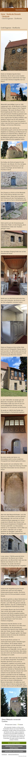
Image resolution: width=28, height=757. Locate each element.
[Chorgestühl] (14, 324)
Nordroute (5, 16)
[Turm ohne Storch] (14, 708)
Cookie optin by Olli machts (22, 756)
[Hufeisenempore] (14, 576)
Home (3, 14)
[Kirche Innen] (14, 275)
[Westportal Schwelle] (14, 211)
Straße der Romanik (14, 14)
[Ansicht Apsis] (14, 150)
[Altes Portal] (14, 239)
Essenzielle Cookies (11, 724)
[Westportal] (14, 180)
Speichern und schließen (14, 751)
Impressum (4, 754)
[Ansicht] (14, 92)
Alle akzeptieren (14, 743)
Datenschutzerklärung (13, 754)
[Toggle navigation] (3, 9)
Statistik (21, 724)
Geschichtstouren (20, 10)
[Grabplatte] (14, 491)
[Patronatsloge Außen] (14, 376)
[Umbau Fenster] (14, 544)
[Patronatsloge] (14, 434)
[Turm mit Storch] (14, 51)
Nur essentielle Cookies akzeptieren (14, 747)
